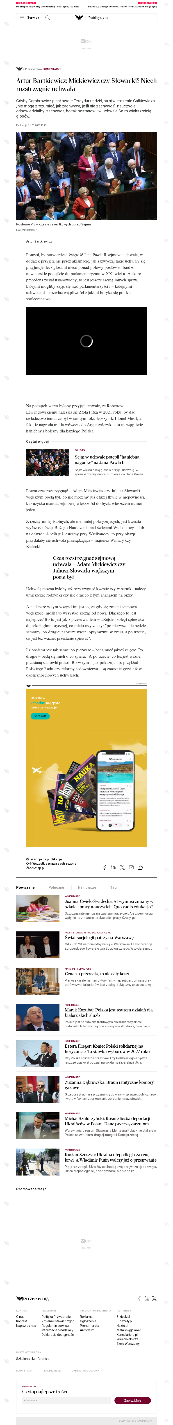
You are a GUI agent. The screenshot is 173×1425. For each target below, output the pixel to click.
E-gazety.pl (124, 1321)
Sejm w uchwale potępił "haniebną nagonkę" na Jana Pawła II (107, 459)
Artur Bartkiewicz (39, 241)
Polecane (56, 887)
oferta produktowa (85, 1370)
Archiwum (87, 1330)
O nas (20, 1316)
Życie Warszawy (128, 1343)
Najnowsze (87, 887)
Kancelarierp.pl (127, 1334)
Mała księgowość (129, 1330)
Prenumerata (89, 1325)
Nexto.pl (122, 1325)
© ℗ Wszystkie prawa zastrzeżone (51, 863)
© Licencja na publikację (44, 859)
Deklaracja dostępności (58, 1334)
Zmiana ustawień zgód (58, 1321)
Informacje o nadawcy (57, 1330)
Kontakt (21, 1321)
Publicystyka (98, 18)
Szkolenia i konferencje (32, 1358)
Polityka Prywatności (56, 1316)
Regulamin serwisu (55, 1325)
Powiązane (25, 887)
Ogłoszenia (88, 1321)
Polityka (80, 450)
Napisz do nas (26, 1325)
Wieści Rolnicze (128, 1339)
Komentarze (52, 69)
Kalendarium (52, 1370)
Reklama (86, 1316)
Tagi (113, 887)
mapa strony (25, 1370)
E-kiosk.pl (123, 1316)
